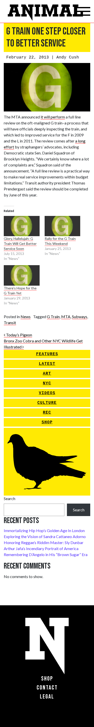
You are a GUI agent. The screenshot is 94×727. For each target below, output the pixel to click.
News (26, 316)
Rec (47, 412)
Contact (47, 687)
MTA (65, 316)
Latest (47, 364)
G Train (53, 316)
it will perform (53, 116)
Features (47, 354)
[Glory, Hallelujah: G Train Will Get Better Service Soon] (22, 226)
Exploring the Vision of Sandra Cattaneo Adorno (45, 536)
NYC (47, 383)
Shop (47, 422)
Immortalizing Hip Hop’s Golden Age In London (44, 530)
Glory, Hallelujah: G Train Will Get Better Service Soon (20, 243)
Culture (47, 403)
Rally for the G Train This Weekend (60, 241)
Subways (79, 316)
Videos (47, 393)
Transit (10, 322)
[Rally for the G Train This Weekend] (62, 226)
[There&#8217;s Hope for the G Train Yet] (22, 275)
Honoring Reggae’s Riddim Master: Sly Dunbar (43, 542)
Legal (47, 696)
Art (47, 373)
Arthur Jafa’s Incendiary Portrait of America (41, 548)
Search (9, 498)
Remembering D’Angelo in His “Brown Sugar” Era (45, 554)
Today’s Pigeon (18, 334)
